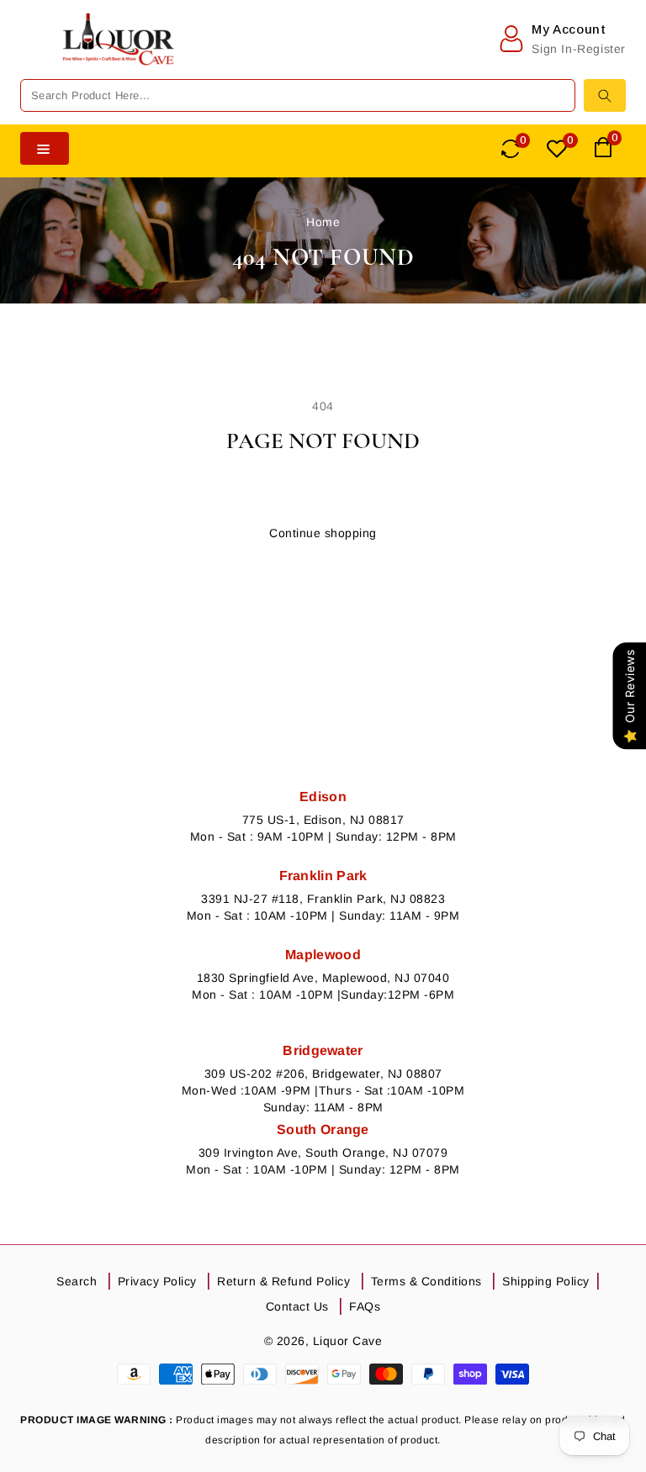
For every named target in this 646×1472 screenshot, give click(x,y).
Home (323, 222)
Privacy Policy (157, 1281)
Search (76, 1281)
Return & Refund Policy (283, 1281)
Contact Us (297, 1306)
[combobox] (297, 95)
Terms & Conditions (426, 1281)
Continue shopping (323, 533)
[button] (32, 55)
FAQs (364, 1306)
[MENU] (32, 55)
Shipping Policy (546, 1281)
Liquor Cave (348, 1341)
